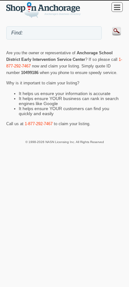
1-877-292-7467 (39, 123)
